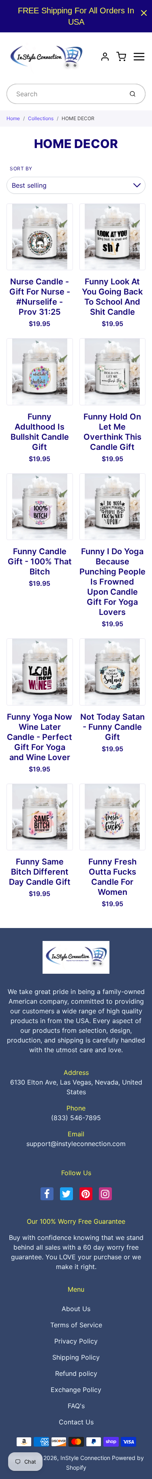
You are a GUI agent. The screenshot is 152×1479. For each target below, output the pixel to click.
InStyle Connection (85, 1457)
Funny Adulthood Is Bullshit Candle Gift (40, 432)
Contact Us (76, 1422)
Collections (41, 118)
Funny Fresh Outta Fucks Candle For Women (112, 877)
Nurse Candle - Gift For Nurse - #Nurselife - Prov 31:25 (39, 297)
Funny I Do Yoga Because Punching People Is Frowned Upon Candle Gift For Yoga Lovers (112, 582)
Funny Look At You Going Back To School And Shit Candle (112, 297)
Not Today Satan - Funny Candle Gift (112, 727)
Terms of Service (76, 1325)
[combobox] (64, 94)
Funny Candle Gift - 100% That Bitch (40, 561)
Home (13, 118)
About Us (76, 1309)
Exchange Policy (76, 1390)
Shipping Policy (76, 1357)
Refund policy (76, 1373)
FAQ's (76, 1406)
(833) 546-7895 (76, 1118)
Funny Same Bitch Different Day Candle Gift (40, 872)
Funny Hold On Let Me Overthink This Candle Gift (112, 432)
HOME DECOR (78, 118)
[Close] (144, 13)
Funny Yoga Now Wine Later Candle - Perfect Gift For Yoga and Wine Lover (39, 737)
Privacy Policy (76, 1341)
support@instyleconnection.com (76, 1144)
